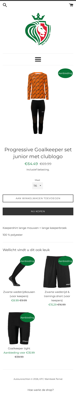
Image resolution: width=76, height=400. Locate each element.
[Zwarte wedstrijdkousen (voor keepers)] (19, 272)
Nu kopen (38, 211)
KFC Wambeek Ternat (51, 379)
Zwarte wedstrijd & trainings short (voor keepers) (57, 296)
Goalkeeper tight (19, 348)
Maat (37, 180)
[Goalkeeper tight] (19, 328)
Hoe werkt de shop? (41, 390)
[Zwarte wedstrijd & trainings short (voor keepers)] (57, 272)
